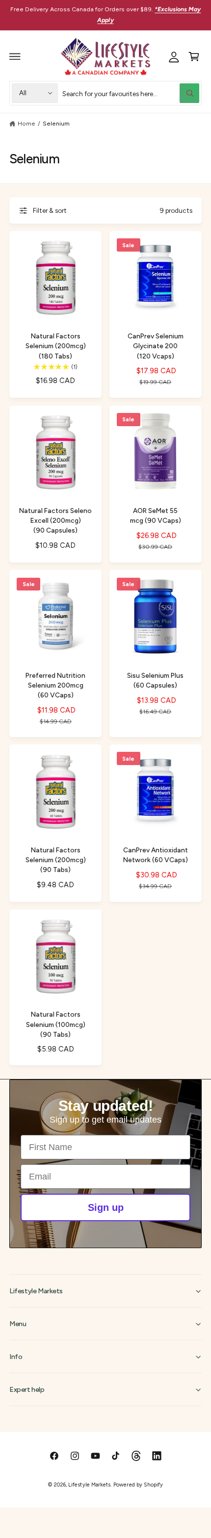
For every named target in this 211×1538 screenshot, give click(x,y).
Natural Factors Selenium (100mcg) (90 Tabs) (55, 1024)
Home (26, 123)
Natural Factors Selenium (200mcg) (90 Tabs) (56, 859)
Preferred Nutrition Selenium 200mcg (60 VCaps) (55, 685)
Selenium (56, 123)
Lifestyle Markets (89, 1485)
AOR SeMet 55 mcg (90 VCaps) (155, 515)
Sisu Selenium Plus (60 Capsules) (155, 680)
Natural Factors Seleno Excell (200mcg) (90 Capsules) (55, 520)
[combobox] (131, 93)
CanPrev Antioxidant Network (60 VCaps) (155, 855)
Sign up (106, 1207)
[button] (15, 56)
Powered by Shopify (137, 1485)
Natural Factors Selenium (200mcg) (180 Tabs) (56, 345)
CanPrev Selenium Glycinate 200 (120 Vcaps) (156, 345)
